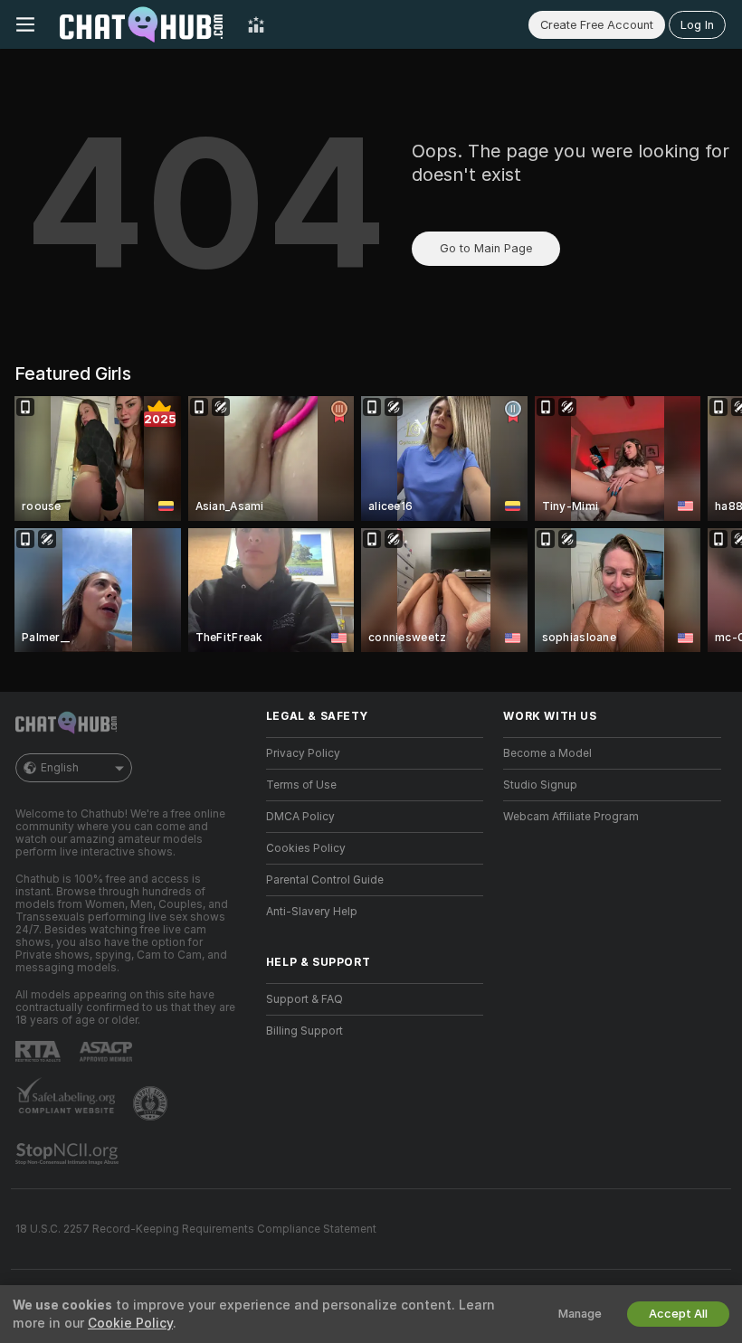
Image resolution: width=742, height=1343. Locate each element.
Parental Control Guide (325, 880)
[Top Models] (256, 24)
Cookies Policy (306, 848)
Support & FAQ (304, 999)
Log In (697, 25)
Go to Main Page (486, 248)
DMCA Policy (300, 816)
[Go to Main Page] (141, 24)
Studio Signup (540, 785)
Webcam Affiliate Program (571, 816)
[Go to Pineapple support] (152, 1103)
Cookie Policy (130, 1323)
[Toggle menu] (25, 24)
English (60, 767)
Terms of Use (301, 785)
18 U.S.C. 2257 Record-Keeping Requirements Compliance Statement (195, 1229)
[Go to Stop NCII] (68, 1154)
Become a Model (547, 753)
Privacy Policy (303, 753)
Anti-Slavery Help (311, 911)
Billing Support (304, 1031)
